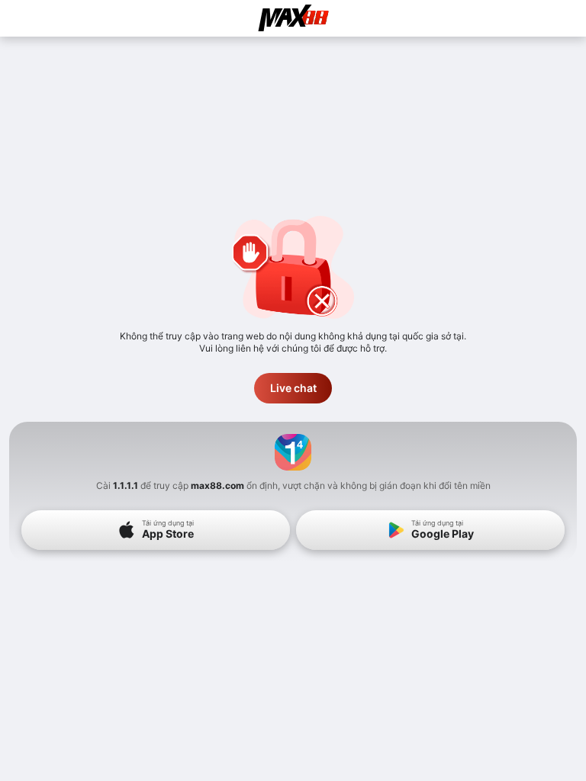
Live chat (293, 387)
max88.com (217, 485)
